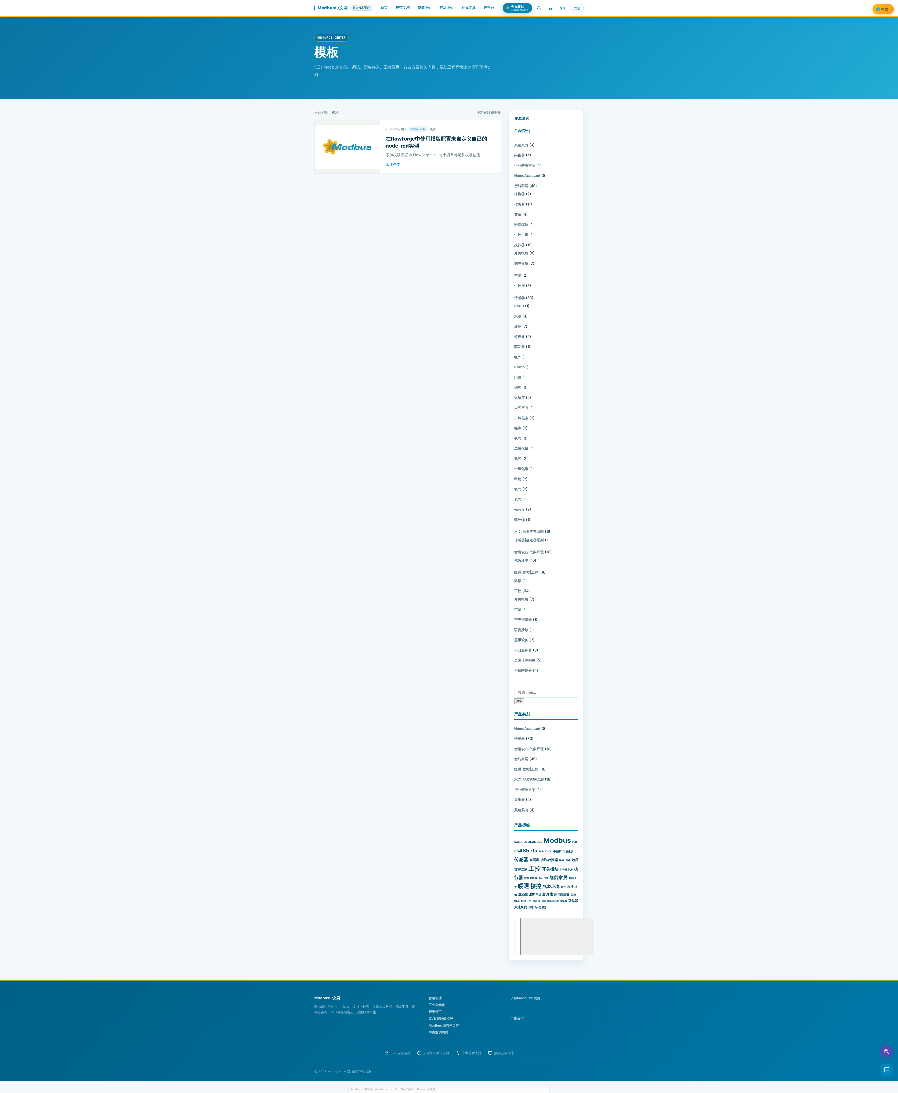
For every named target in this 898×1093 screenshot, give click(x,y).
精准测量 (563, 894)
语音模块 (521, 224)
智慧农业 (435, 998)
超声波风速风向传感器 (554, 901)
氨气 (517, 438)
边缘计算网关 (524, 660)
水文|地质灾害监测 (529, 531)
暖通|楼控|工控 (526, 572)
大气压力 (521, 407)
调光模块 (521, 263)
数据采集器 (530, 878)
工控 (517, 591)
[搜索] (538, 8)
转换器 (519, 194)
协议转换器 (523, 670)
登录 (563, 8)
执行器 (519, 245)
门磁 (517, 377)
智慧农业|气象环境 (529, 552)
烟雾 (517, 387)
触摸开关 (526, 901)
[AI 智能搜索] (886, 1051)
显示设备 (521, 640)
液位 (517, 326)
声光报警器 (523, 619)
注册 (577, 8)
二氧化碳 (521, 418)
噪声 (517, 428)
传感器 (519, 204)
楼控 (536, 886)
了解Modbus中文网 (525, 998)
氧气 (517, 489)
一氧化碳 (521, 469)
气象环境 (521, 560)
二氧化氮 (521, 448)
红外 (517, 357)
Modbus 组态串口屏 (444, 1025)
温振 (517, 581)
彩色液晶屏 (566, 869)
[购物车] (550, 8)
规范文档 (403, 8)
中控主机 (521, 234)
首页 (384, 8)
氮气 (517, 499)
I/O (525, 841)
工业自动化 (437, 1005)
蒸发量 (519, 346)
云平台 (489, 8)
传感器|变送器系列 (529, 540)
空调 (517, 275)
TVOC (548, 851)
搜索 (519, 701)
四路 (568, 860)
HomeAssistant (527, 175)
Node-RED (417, 129)
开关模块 (521, 253)
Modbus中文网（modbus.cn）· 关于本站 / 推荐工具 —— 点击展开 (396, 1089)
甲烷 (517, 479)
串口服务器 (523, 650)
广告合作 (517, 1018)
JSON (532, 841)
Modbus (557, 840)
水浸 (517, 316)
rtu (533, 851)
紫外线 (519, 520)
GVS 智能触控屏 (441, 1019)
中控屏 (519, 285)
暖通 (523, 886)
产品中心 (447, 8)
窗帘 (517, 214)
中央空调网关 (438, 1032)
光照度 (519, 509)
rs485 (521, 850)
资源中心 (425, 8)
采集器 (519, 155)
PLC (574, 841)
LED (539, 841)
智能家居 (521, 186)
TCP (541, 851)
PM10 (519, 306)
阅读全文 (393, 164)
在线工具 (469, 8)
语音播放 (521, 630)
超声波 (519, 336)
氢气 (517, 458)
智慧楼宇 (435, 1011)
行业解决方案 (524, 165)
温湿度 (519, 397)
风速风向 (521, 145)
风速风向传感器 (538, 907)
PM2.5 (519, 367)
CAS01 (518, 841)
